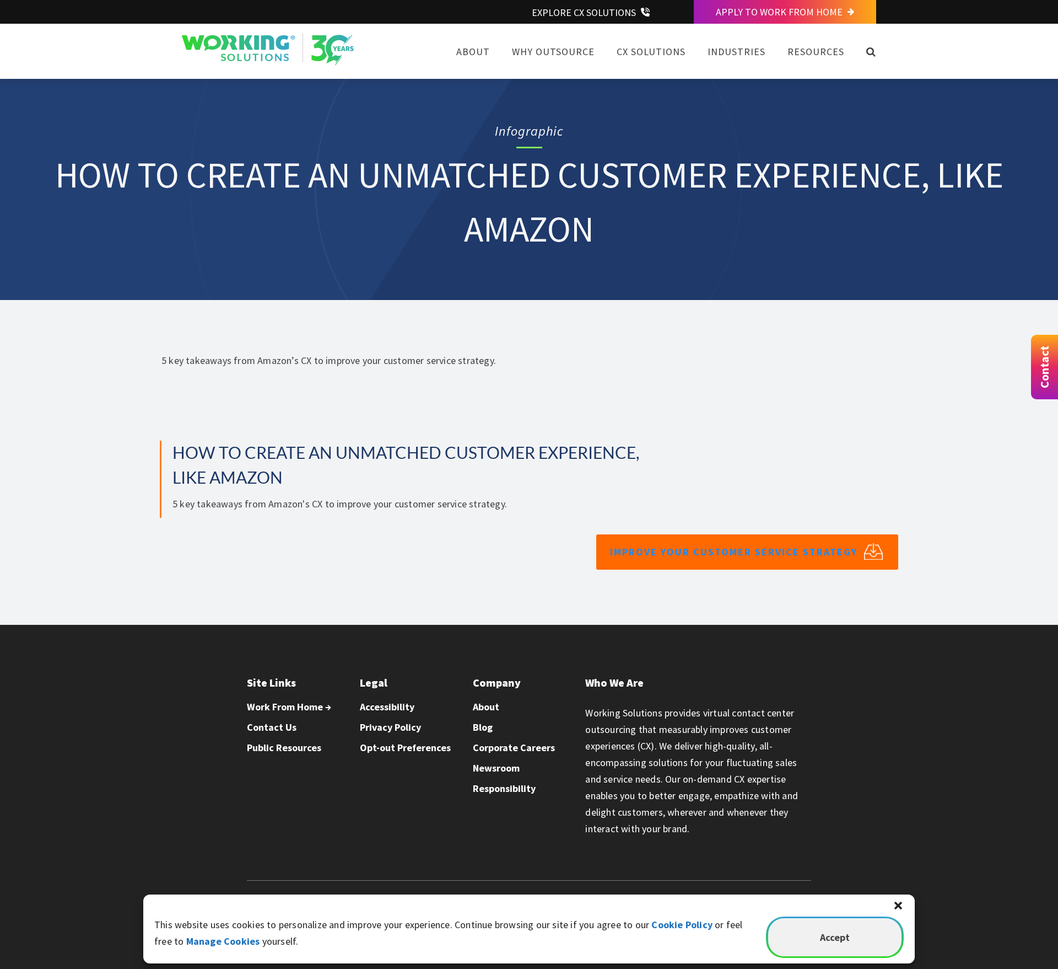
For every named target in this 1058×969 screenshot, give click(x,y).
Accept (835, 937)
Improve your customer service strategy (733, 551)
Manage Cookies (223, 941)
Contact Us (271, 727)
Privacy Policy (390, 727)
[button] (898, 905)
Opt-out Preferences (405, 747)
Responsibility (504, 788)
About (473, 51)
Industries (736, 51)
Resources (815, 51)
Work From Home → (289, 706)
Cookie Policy (681, 924)
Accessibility (387, 706)
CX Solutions (651, 51)
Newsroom (496, 768)
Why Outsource (553, 51)
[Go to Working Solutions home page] (268, 62)
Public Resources (284, 747)
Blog (483, 727)
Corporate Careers (514, 747)
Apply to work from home (780, 12)
